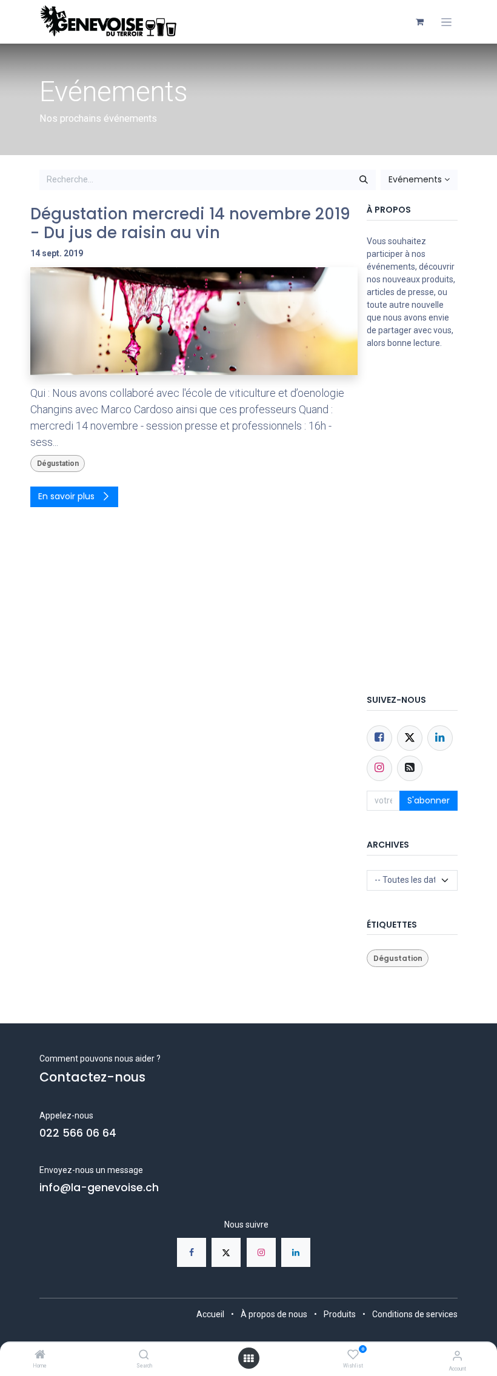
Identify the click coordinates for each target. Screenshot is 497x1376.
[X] (226, 1252)
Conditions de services (415, 1314)
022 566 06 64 (77, 1133)
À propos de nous (274, 1314)
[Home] (40, 1355)
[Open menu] (248, 1358)
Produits (340, 1314)
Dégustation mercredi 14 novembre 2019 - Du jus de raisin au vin (190, 223)
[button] (419, 180)
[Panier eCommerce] (419, 22)
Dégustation (58, 463)
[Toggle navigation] (446, 22)
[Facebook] (379, 738)
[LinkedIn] (295, 1252)
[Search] (144, 1355)
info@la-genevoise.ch (99, 1187)
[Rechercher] (364, 180)
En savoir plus (67, 496)
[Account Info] (457, 1356)
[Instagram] (261, 1252)
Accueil (210, 1314)
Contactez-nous (92, 1077)
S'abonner (428, 800)
